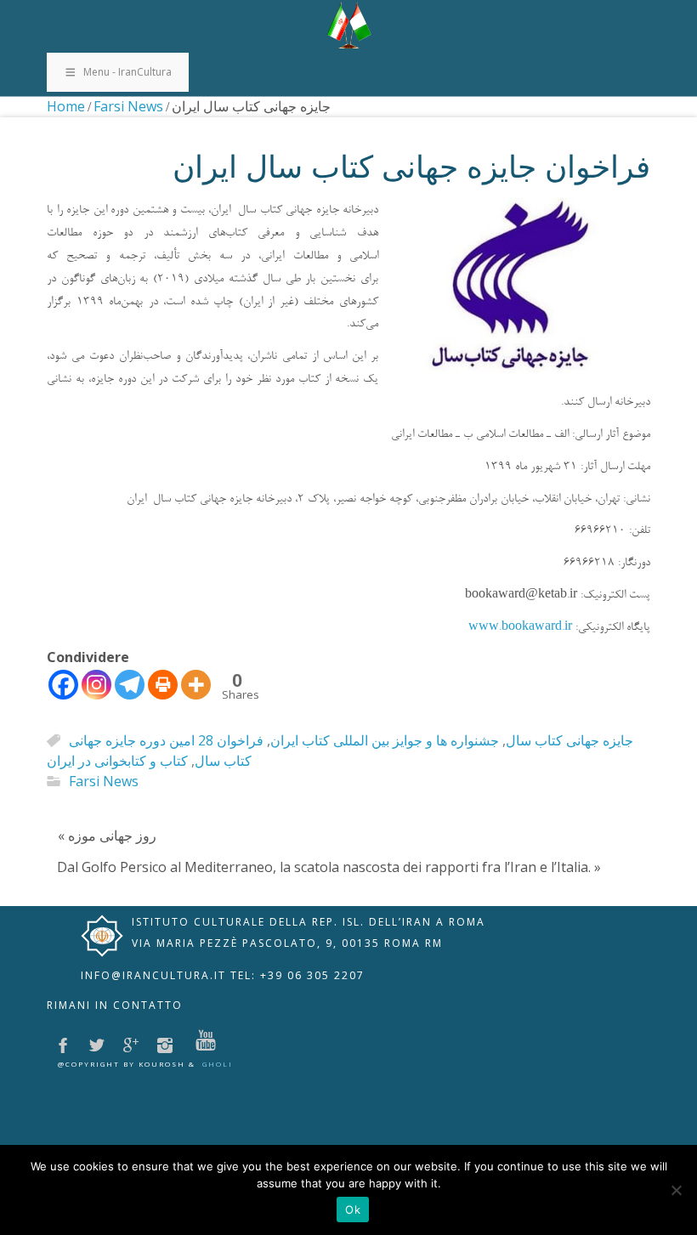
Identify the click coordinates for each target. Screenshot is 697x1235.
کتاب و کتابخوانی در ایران (117, 760)
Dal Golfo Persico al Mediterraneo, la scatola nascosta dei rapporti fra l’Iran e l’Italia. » (329, 867)
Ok (352, 1209)
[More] (196, 685)
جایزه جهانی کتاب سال (569, 740)
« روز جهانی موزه (107, 835)
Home (66, 106)
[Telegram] (129, 685)
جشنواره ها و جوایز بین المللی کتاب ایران (384, 740)
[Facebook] (63, 685)
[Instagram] (96, 685)
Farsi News (128, 106)
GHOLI (217, 1063)
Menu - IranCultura (127, 72)
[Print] (163, 685)
